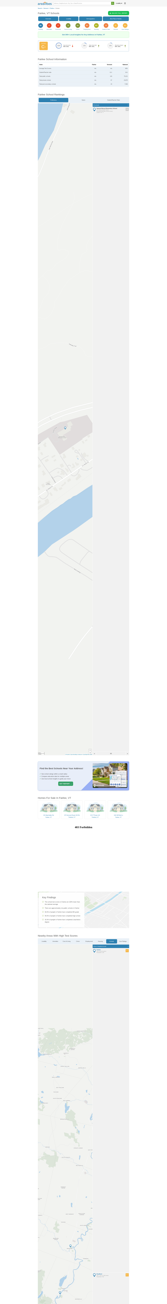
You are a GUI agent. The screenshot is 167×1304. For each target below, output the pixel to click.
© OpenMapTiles (85, 754)
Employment (89, 941)
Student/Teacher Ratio (113, 100)
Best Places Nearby (116, 18)
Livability (118, 3)
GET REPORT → (65, 784)
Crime (78, 941)
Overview (48, 18)
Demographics (90, 18)
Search (40, 8)
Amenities (55, 941)
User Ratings (123, 941)
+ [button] (90, 750)
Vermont (45, 8)
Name (83, 100)
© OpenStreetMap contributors (76, 754)
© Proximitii (67, 754)
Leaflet (90, 754)
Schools (111, 941)
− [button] (90, 753)
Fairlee (52, 8)
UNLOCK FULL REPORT (119, 13)
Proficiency (53, 100)
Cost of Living (66, 941)
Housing (100, 941)
